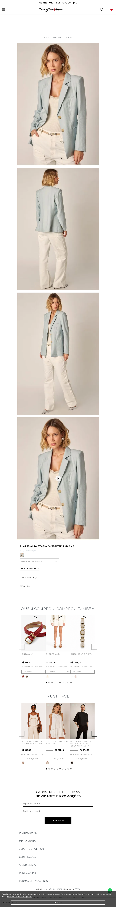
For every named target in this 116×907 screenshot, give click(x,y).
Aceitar (58, 902)
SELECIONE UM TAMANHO (32, 562)
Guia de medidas (29, 568)
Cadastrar (58, 820)
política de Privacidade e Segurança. (19, 897)
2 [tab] (49, 682)
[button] (58, 478)
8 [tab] (65, 682)
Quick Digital (55, 889)
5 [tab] (57, 682)
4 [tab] (54, 682)
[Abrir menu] (3, 9)
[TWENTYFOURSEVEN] (46, 37)
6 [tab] (60, 682)
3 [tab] (52, 682)
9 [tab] (68, 682)
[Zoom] (58, 104)
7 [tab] (62, 682)
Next (94, 647)
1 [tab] (46, 682)
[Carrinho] (110, 10)
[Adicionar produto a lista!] (35, 617)
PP (48, 646)
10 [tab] (71, 682)
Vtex (77, 889)
